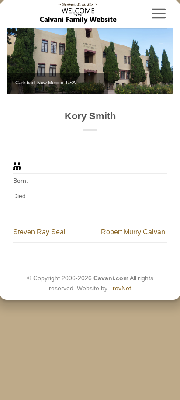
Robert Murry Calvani (134, 232)
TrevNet (120, 288)
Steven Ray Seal (39, 232)
